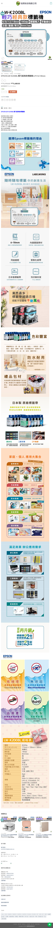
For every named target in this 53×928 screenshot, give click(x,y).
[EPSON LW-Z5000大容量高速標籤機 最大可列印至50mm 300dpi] (9, 824)
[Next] (49, 35)
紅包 (45, 916)
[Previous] (4, 35)
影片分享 (32, 924)
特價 (36, 916)
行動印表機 (3, 918)
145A (2, 914)
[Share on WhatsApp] (2, 100)
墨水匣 (2, 916)
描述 (2, 108)
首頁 (2, 73)
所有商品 (15, 924)
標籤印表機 (21, 916)
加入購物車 (13, 91)
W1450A (29, 914)
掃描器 (16, 916)
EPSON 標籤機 (17, 73)
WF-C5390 (39, 914)
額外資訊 (6, 108)
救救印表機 (37, 924)
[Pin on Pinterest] (12, 100)
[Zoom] (3, 58)
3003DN (9, 914)
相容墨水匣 (40, 916)
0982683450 (7, 877)
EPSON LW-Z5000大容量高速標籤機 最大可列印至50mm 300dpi (9, 835)
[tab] (2, 108)
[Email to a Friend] (10, 100)
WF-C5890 (44, 914)
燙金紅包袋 (32, 916)
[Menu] (2, 3)
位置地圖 (3, 880)
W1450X (34, 914)
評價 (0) (10, 108)
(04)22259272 (10, 875)
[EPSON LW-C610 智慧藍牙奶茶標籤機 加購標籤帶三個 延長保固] (44, 824)
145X (6, 914)
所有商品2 (6, 73)
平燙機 (6, 916)
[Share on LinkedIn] (15, 100)
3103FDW (24, 914)
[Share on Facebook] (5, 100)
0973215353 (10, 887)
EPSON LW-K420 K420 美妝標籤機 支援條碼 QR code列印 (26, 835)
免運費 (49, 914)
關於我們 (19, 924)
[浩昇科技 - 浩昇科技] (26, 3)
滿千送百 (26, 916)
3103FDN (19, 914)
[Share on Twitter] (7, 100)
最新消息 (24, 924)
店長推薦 (28, 924)
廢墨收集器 (11, 916)
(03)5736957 (10, 889)
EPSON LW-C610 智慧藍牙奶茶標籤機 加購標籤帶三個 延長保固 (44, 835)
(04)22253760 (10, 873)
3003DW (14, 914)
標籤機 (11, 73)
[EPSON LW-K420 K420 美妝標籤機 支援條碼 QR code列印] (26, 824)
